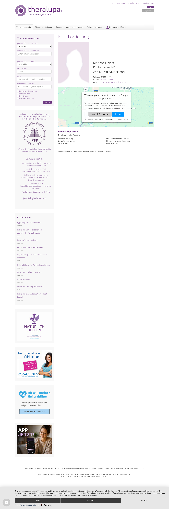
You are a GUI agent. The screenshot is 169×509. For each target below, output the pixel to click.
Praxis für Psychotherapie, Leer (30, 272)
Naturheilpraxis (23, 279)
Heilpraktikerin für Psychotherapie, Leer (33, 265)
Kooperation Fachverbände (114, 468)
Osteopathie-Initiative (74, 27)
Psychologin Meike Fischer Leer (30, 247)
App (113, 3)
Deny (37, 500)
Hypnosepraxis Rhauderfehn (29, 222)
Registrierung (148, 3)
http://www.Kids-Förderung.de (113, 82)
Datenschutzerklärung (86, 468)
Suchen (47, 102)
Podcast (59, 27)
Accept (118, 114)
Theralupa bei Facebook (51, 468)
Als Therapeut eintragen (33, 468)
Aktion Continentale (131, 468)
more (144, 500)
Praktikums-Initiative (94, 27)
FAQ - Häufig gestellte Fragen (129, 3)
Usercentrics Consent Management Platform (111, 120)
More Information (100, 114)
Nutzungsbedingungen (69, 468)
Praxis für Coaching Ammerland (30, 286)
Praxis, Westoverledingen (27, 240)
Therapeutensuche (23, 27)
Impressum (99, 468)
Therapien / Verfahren (43, 27)
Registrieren (148, 11)
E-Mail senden (107, 79)
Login (150, 7)
